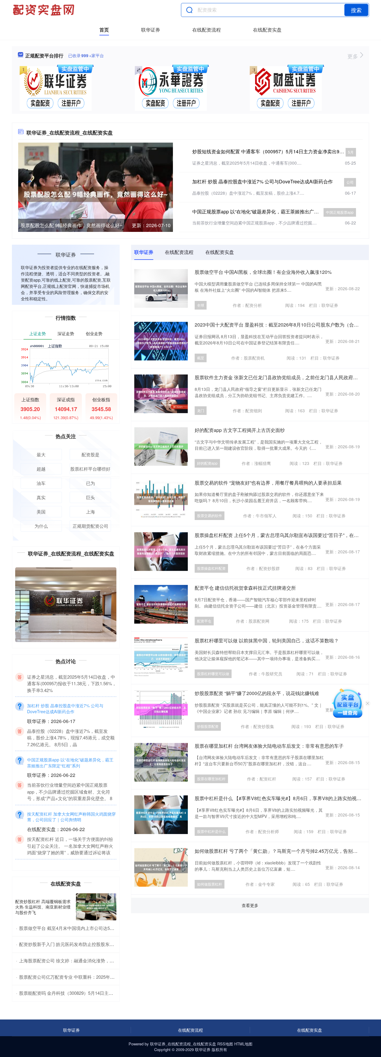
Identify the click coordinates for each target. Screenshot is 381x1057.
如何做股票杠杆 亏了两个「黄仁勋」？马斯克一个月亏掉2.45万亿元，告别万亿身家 (283, 850)
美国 (41, 511)
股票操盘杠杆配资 (211, 568)
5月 (351, 151)
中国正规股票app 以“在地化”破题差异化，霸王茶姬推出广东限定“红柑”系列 (271, 211)
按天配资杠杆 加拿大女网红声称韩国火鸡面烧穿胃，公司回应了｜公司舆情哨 (71, 841)
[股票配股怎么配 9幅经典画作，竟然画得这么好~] (95, 193)
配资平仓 (204, 620)
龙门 (200, 410)
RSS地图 (225, 1044)
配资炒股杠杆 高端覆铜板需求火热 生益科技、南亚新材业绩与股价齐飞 (43, 906)
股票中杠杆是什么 (211, 831)
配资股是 (90, 454)
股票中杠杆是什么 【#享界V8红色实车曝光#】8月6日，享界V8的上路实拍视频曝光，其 (287, 798)
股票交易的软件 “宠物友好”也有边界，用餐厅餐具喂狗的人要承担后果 (268, 482)
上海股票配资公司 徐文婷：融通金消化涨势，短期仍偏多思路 (80, 960)
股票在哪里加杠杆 (211, 778)
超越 (41, 469)
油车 (41, 483)
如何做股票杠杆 (209, 883)
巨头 (90, 497)
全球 (200, 304)
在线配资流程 (206, 29)
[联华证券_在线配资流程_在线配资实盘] (44, 9)
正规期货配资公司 (90, 526)
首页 (104, 29)
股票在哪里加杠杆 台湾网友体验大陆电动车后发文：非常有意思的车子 (269, 745)
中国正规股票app (340, 212)
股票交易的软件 (209, 515)
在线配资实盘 (267, 29)
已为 (90, 483)
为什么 (41, 526)
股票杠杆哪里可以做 (213, 673)
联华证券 (150, 29)
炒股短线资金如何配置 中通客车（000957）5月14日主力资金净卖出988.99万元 (276, 151)
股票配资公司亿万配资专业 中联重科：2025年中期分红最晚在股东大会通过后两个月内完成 (109, 977)
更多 (353, 56)
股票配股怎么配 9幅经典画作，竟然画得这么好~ (71, 225)
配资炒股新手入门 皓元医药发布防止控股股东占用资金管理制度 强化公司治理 (96, 944)
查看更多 (250, 905)
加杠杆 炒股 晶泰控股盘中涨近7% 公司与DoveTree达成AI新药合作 (262, 181)
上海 (90, 511)
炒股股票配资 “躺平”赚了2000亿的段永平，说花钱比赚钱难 (257, 693)
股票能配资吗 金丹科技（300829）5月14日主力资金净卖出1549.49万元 (89, 993)
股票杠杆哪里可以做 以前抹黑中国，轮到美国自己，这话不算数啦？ (267, 640)
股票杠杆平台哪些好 (90, 469)
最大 (41, 454)
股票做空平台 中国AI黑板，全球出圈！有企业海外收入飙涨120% (263, 271)
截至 (200, 357)
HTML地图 (243, 1044)
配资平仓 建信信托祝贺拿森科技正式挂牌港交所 (245, 587)
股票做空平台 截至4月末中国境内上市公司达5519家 (70, 928)
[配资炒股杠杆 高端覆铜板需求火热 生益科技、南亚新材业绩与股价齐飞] (96, 906)
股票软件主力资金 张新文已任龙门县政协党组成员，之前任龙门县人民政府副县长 (281, 377)
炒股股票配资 (207, 726)
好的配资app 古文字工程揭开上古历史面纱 (240, 430)
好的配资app (207, 463)
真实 (41, 497)
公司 (350, 182)
